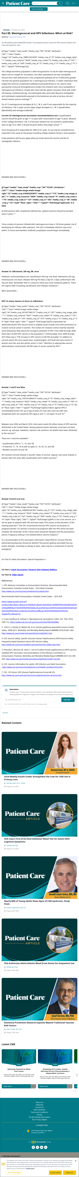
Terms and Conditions (39, 1112)
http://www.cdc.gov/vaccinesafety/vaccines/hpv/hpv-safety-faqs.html (31, 644)
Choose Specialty (37, 9)
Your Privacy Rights (39, 1119)
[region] (39, 1167)
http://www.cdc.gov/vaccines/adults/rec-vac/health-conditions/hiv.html (32, 667)
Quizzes (5, 713)
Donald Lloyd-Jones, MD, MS (16, 908)
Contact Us (39, 1107)
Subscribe (66, 700)
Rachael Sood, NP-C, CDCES (15, 783)
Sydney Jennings (12, 845)
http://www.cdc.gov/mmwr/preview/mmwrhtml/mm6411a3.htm (33, 659)
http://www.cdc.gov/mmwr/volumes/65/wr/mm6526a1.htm (27, 633)
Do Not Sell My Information (39, 1117)
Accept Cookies (55, 1173)
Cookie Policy (30, 1168)
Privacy (39, 1115)
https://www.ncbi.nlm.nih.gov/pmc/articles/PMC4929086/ (34, 622)
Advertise (39, 1105)
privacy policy (43, 704)
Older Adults (17, 575)
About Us (39, 1102)
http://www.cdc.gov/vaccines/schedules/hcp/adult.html (25, 591)
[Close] (75, 1161)
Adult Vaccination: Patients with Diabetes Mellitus (34, 569)
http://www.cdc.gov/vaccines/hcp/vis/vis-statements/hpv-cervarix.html (32, 675)
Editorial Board (39, 1110)
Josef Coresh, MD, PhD (14, 1029)
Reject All (69, 1173)
